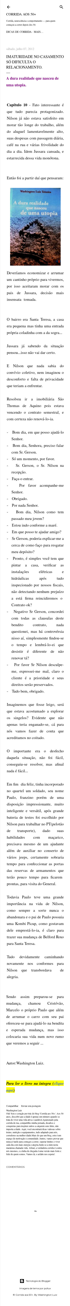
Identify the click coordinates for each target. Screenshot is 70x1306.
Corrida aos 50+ (21, 14)
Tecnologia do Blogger (38, 1280)
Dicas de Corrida (19, 32)
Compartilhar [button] (12, 1105)
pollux (47, 1288)
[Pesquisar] (61, 6)
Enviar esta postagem (31, 1105)
